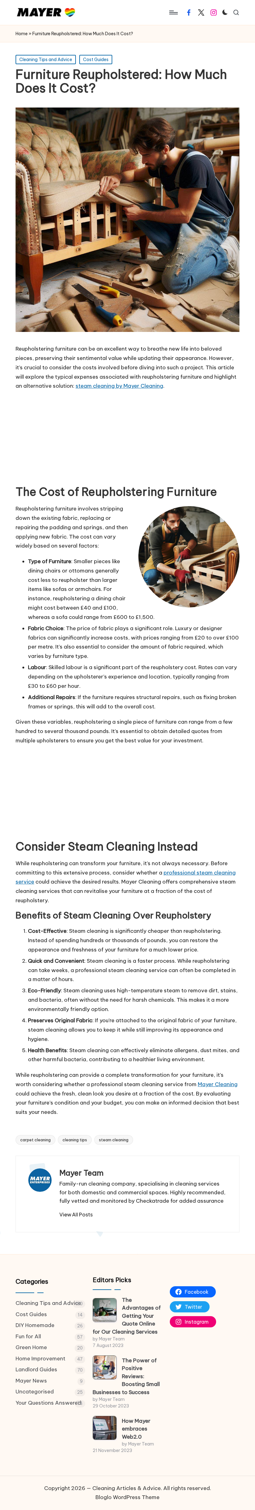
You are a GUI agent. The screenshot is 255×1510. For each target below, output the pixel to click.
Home (22, 33)
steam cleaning (113, 1139)
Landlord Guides (36, 1369)
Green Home (31, 1347)
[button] (76, 1214)
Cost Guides (96, 59)
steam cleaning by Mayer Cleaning (119, 385)
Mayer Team (81, 1172)
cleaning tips (75, 1139)
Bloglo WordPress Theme (127, 1497)
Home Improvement (40, 1358)
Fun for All (28, 1336)
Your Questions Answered (48, 1402)
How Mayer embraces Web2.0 (136, 1428)
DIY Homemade (35, 1325)
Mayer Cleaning (218, 1084)
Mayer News (31, 1380)
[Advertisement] (127, 439)
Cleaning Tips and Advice (45, 59)
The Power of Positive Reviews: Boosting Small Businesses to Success (126, 1376)
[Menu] (173, 12)
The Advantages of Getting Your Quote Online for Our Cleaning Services (127, 1316)
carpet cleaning (35, 1139)
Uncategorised (35, 1391)
